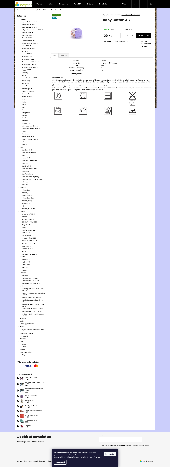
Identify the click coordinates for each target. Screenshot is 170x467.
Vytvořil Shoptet (147, 461)
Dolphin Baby (26, 190)
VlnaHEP (22, 211)
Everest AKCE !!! (27, 54)
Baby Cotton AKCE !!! (30, 27)
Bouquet (24, 145)
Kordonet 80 (26, 265)
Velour (24, 131)
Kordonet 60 (26, 262)
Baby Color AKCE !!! (28, 24)
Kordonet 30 (26, 259)
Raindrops (25, 142)
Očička (22, 321)
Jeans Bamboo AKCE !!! (29, 78)
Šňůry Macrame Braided (30, 126)
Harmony (25, 73)
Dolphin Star (26, 203)
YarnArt (23, 19)
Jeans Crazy (26, 81)
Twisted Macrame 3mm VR (31, 129)
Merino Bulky (26, 94)
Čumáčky (23, 339)
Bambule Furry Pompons (30, 278)
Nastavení (60, 462)
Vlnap (22, 342)
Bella (23, 155)
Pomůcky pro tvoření (27, 324)
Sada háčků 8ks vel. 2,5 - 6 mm (32, 309)
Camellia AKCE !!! (27, 38)
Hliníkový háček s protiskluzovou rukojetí (33, 315)
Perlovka (24, 270)
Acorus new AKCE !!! (28, 214)
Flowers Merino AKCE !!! (29, 59)
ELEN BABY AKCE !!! (28, 219)
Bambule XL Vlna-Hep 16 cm (31, 283)
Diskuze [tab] (64, 55)
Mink (23, 99)
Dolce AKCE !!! (26, 46)
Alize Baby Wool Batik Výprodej (32, 179)
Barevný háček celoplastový (31, 297)
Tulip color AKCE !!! (28, 235)
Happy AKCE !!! (26, 70)
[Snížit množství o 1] (122, 35)
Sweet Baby (26, 123)
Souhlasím (109, 454)
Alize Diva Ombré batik (29, 169)
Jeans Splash (26, 86)
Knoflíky (22, 355)
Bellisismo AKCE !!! (28, 35)
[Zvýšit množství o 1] (132, 35)
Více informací (94, 457)
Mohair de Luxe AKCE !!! (29, 241)
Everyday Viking (27, 201)
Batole (24, 347)
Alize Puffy (25, 171)
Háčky (22, 286)
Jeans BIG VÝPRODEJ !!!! (30, 254)
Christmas (25, 134)
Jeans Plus (25, 83)
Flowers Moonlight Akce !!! (30, 62)
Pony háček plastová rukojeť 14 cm (32, 301)
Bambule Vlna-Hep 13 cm (30, 281)
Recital (24, 107)
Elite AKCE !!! (26, 51)
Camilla (24, 217)
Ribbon (24, 110)
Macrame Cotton (28, 91)
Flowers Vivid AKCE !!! (29, 65)
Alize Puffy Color (27, 174)
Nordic (24, 102)
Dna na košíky (24, 336)
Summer (25, 121)
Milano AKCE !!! (27, 97)
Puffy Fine (25, 185)
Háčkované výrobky (26, 333)
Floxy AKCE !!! (26, 225)
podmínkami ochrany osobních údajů (135, 445)
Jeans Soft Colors (28, 137)
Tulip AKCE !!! (26, 233)
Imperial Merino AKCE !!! (30, 139)
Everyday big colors (28, 209)
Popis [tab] (54, 55)
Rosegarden (26, 113)
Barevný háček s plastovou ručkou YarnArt (33, 294)
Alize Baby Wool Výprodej (30, 177)
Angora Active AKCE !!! (29, 22)
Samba (24, 115)
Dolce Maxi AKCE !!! (28, 49)
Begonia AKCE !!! (27, 33)
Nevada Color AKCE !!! (29, 238)
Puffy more (25, 182)
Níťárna (22, 257)
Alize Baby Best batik (29, 153)
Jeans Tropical (27, 89)
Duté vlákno (24, 319)
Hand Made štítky (26, 352)
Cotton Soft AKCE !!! (28, 41)
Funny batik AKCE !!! (28, 243)
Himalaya (23, 187)
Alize (21, 147)
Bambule (23, 273)
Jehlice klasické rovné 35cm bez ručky (33, 330)
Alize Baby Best (27, 150)
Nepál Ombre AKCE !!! (29, 230)
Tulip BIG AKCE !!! (27, 249)
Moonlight (25, 227)
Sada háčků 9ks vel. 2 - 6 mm (32, 311)
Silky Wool (25, 118)
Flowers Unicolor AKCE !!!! (30, 67)
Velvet (24, 206)
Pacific (24, 105)
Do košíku (145, 36)
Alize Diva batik (27, 166)
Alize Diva (25, 163)
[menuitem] (41, 4)
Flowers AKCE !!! (27, 57)
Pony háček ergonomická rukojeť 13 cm (33, 305)
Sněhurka (25, 267)
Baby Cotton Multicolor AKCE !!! (32, 30)
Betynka (22, 349)
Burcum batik (26, 158)
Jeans (24, 75)
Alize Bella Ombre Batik (29, 161)
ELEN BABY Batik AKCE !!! (29, 222)
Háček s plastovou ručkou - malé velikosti (33, 289)
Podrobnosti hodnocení (131, 15)
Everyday (25, 193)
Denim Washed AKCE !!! (30, 43)
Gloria (24, 344)
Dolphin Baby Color (28, 198)
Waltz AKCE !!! (26, 246)
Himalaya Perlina (27, 195)
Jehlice (22, 326)
